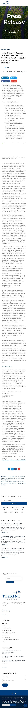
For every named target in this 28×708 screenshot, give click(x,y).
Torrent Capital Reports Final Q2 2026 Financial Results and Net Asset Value (13, 537)
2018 (22, 507)
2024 (11, 512)
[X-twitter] (12, 694)
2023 (5, 512)
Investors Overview (7, 630)
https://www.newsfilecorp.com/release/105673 (14, 460)
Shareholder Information (8, 632)
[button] (25, 3)
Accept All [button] (13, 705)
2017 (17, 507)
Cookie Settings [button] (5, 705)
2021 (8, 67)
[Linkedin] (15, 694)
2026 (22, 512)
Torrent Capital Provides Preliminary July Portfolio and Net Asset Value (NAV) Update (12, 524)
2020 (11, 510)
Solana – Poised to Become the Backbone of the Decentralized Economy (13, 661)
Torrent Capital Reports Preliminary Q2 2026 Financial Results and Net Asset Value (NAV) (12, 549)
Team (3, 625)
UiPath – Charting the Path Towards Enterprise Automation (11, 651)
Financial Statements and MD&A (10, 639)
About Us (4, 623)
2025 (16, 512)
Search (13, 503)
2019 (5, 510)
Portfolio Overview (6, 628)
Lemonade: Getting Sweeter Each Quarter (13, 656)
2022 (22, 510)
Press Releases (6, 637)
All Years (6, 507)
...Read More (4, 532)
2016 (12, 507)
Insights (4, 642)
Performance (5, 635)
